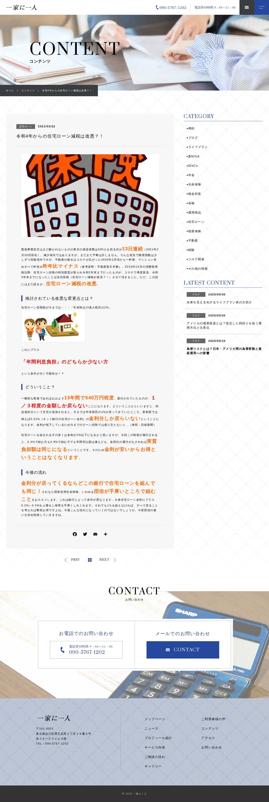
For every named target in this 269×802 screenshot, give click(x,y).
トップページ (155, 719)
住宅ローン (25, 126)
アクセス (208, 738)
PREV (75, 560)
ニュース (151, 728)
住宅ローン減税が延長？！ (90, 277)
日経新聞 (147, 424)
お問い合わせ (211, 747)
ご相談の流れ (155, 757)
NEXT (104, 560)
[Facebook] (75, 535)
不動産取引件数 (108, 266)
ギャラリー (153, 766)
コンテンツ (210, 728)
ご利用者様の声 (213, 719)
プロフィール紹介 (158, 738)
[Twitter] (85, 535)
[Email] (95, 535)
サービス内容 (155, 747)
